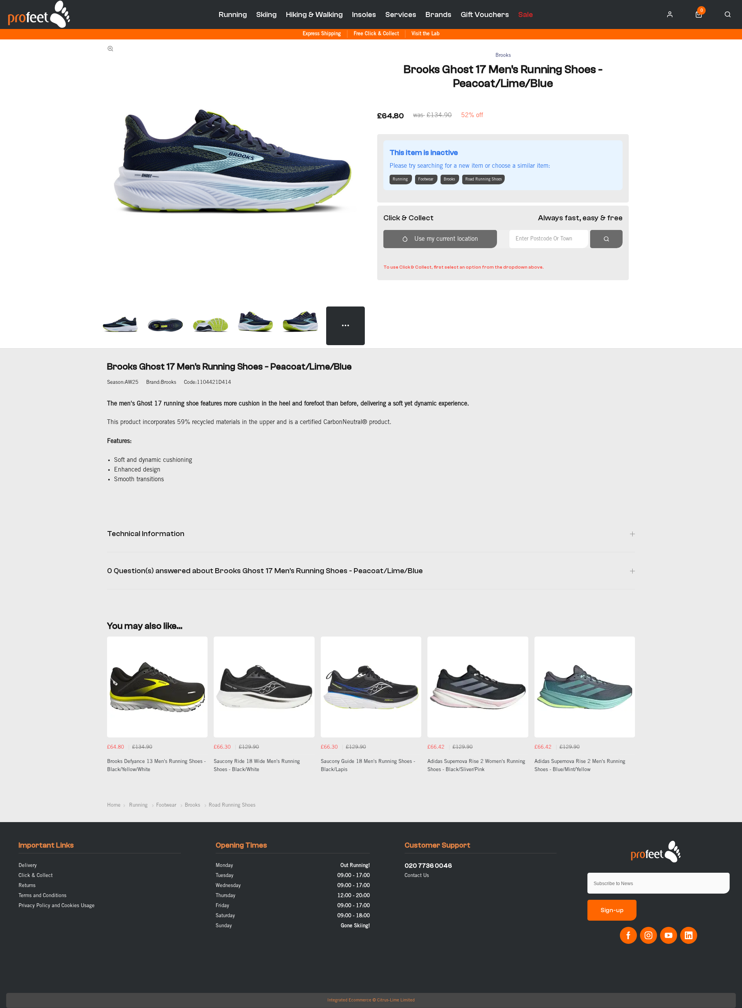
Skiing (266, 14)
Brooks (503, 55)
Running (233, 14)
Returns (27, 886)
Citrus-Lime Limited (396, 1000)
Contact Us (417, 875)
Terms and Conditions (42, 896)
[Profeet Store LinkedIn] (688, 935)
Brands (438, 14)
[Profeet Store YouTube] (668, 935)
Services (400, 14)
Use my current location (446, 239)
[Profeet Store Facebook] (628, 935)
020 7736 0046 (428, 865)
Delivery (28, 865)
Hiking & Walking (314, 14)
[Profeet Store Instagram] (648, 935)
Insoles (364, 14)
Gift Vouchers (485, 14)
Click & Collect (36, 875)
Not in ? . (433, 256)
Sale (525, 14)
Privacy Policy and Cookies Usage (57, 906)
